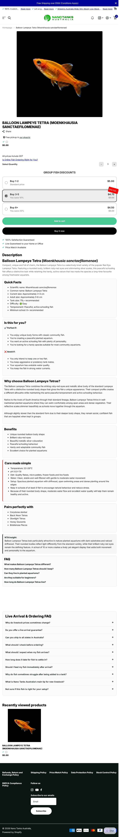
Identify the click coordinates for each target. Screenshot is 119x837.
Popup (7, 141)
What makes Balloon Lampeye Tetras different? (27, 566)
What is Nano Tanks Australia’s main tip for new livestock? (34, 683)
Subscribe (68, 812)
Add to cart (59, 221)
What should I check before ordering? (24, 646)
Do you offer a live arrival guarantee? (23, 631)
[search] (9, 18)
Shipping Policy (38, 774)
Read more (25, 9)
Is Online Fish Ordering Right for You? (20, 159)
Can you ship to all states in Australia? (24, 639)
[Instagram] (59, 791)
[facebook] (68, 791)
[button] (92, 18)
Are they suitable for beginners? (20, 579)
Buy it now (59, 231)
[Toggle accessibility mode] (115, 9)
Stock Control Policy (12, 785)
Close (116, 3)
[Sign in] (108, 18)
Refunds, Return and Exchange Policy (12, 775)
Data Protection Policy (97, 774)
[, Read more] (100, 18)
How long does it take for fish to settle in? (26, 661)
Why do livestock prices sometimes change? (27, 624)
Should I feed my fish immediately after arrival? (29, 668)
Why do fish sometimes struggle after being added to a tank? (36, 676)
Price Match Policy (67, 774)
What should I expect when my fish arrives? (27, 654)
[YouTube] (64, 791)
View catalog (4, 18)
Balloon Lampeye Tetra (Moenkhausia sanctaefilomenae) (22, 748)
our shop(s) (25, 137)
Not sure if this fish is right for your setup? (26, 690)
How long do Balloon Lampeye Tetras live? (25, 583)
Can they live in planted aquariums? (21, 574)
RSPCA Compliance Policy (39, 786)
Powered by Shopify (12, 833)
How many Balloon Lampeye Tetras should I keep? (29, 570)
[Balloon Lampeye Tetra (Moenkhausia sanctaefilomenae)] (24, 727)
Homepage (7, 27)
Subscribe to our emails (70, 797)
